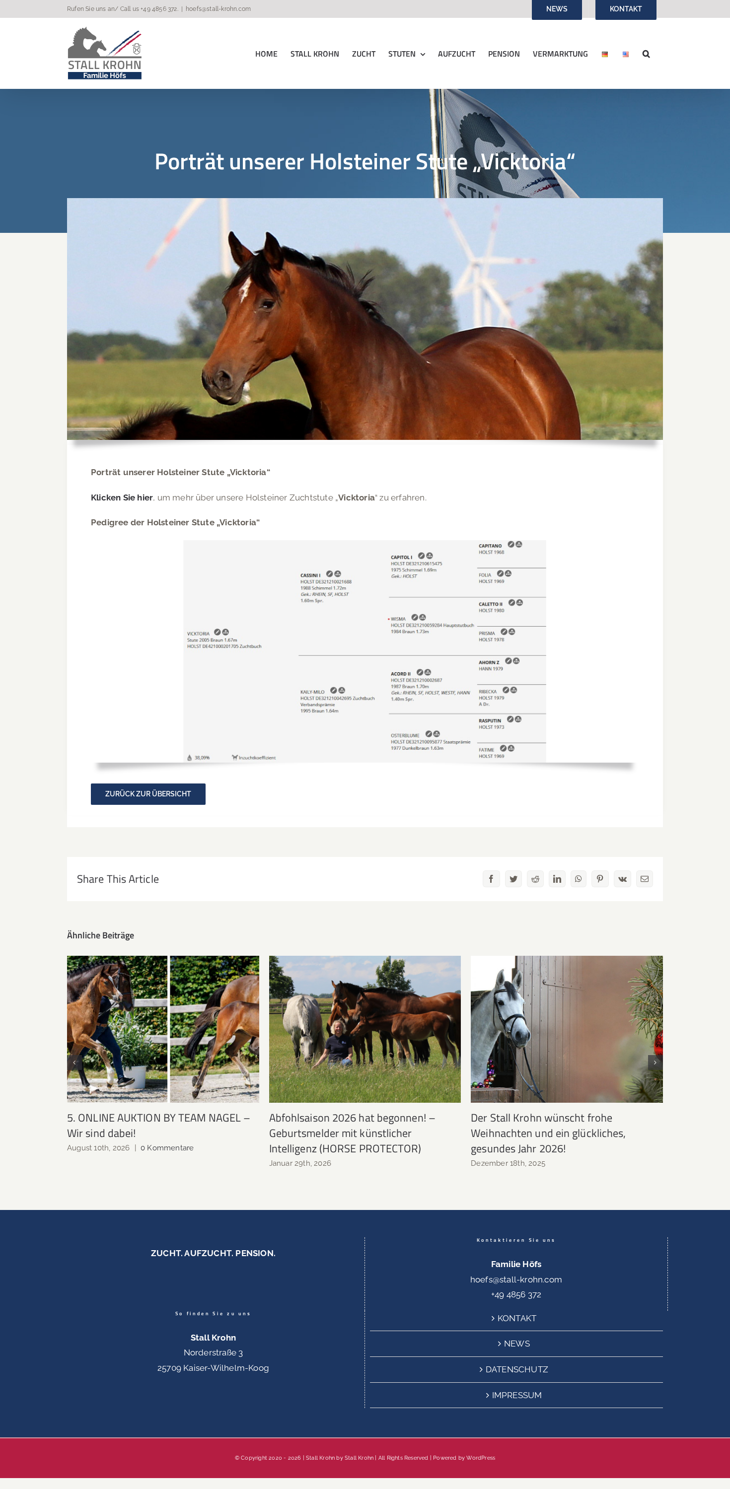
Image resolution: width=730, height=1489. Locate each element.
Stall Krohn (359, 1458)
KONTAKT (517, 1318)
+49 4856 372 (159, 8)
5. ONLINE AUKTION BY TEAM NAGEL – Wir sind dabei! (163, 1029)
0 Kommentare (167, 1147)
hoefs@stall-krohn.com (218, 8)
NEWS (517, 1343)
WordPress (480, 1458)
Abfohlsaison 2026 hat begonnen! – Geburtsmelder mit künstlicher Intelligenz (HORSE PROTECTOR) (365, 1029)
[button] (646, 53)
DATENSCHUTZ (517, 1369)
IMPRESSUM (517, 1395)
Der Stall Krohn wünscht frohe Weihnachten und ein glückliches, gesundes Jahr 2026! (567, 1029)
